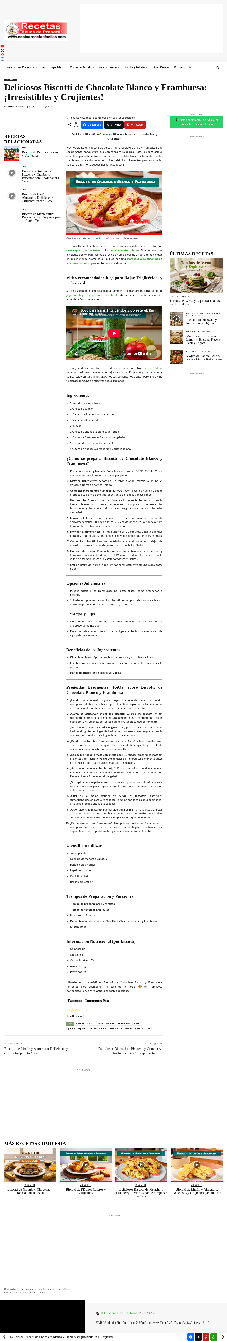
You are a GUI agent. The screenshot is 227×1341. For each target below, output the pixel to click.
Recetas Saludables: (183, 296)
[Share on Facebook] (190, 1337)
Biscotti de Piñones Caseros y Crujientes (40, 153)
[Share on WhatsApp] (213, 1337)
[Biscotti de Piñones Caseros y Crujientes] (11, 153)
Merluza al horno (198, 332)
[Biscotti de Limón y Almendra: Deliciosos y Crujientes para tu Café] (11, 195)
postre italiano (98, 1028)
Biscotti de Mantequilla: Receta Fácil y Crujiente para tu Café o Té (41, 217)
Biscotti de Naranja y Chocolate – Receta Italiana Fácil (30, 1191)
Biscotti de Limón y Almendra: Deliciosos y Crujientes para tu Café (38, 197)
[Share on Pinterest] (206, 1337)
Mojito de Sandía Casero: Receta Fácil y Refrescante (204, 357)
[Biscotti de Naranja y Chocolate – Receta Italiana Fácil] (30, 1165)
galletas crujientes (77, 1028)
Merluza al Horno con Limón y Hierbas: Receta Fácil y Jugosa (203, 339)
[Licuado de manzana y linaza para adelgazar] (176, 319)
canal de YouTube (152, 368)
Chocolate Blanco (105, 1023)
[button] (218, 68)
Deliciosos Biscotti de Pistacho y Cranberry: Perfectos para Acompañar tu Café (41, 176)
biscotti (80, 1023)
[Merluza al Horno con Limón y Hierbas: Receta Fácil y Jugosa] (176, 337)
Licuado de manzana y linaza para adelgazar (201, 321)
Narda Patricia (15, 107)
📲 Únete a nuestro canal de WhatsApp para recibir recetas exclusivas (196, 122)
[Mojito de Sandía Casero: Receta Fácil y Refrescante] (176, 357)
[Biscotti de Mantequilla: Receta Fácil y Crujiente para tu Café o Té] (11, 215)
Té (149, 1028)
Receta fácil (115, 1028)
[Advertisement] (151, 28)
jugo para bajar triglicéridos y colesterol (91, 295)
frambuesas (124, 1023)
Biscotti (10, 80)
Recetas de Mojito (198, 351)
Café (89, 1023)
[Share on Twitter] (198, 1337)
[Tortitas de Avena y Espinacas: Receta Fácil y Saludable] (196, 275)
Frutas (137, 1023)
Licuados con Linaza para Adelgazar (203, 314)
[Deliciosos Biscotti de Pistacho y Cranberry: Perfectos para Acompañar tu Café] (11, 172)
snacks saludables (134, 1028)
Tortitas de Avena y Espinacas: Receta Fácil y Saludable (195, 302)
